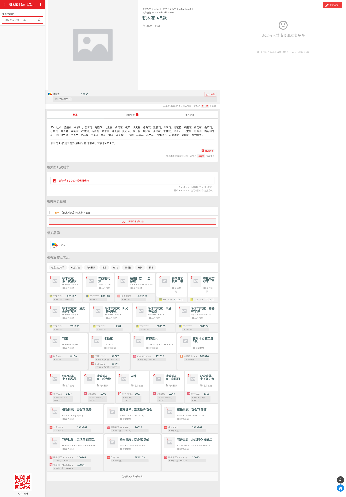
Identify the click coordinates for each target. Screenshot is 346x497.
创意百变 (75, 267)
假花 (115, 267)
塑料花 (128, 267)
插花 (151, 267)
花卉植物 (91, 267)
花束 (104, 267)
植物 (140, 267)
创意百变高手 (57, 267)
